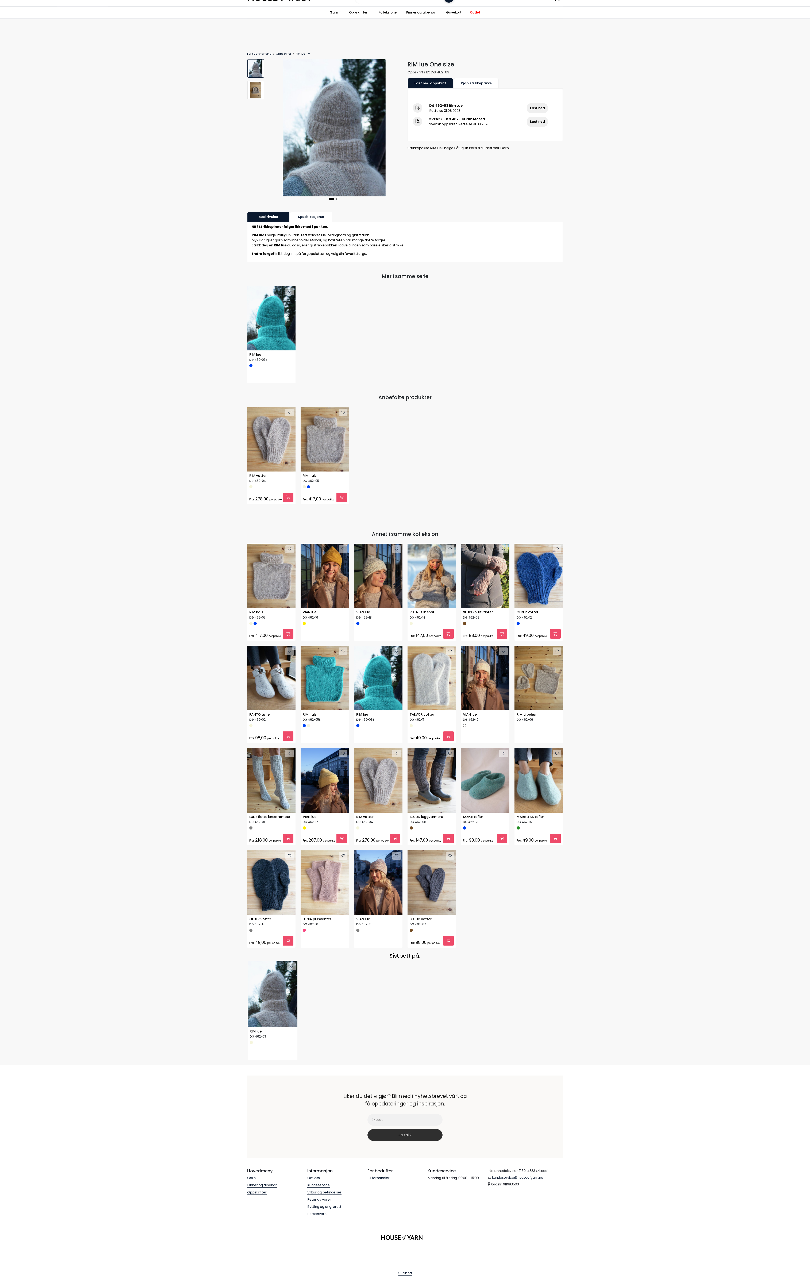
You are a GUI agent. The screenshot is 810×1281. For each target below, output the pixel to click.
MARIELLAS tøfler (530, 817)
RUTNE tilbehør (422, 612)
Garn (334, 12)
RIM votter (258, 476)
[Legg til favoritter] (289, 291)
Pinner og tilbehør (420, 12)
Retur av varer (319, 1199)
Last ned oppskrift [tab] (430, 83)
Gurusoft (405, 1273)
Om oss (313, 1178)
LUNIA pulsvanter (317, 919)
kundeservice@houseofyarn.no (517, 1177)
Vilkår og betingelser (324, 1192)
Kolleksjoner (388, 12)
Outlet (475, 12)
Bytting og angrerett (324, 1206)
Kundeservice (318, 1185)
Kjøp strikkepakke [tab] (476, 83)
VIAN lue (309, 612)
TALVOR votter (422, 714)
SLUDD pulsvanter (478, 612)
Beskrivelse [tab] (268, 216)
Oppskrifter (358, 12)
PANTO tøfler (260, 714)
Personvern (317, 1213)
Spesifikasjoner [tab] (311, 216)
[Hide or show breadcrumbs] (309, 54)
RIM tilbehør (527, 714)
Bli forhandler (378, 1178)
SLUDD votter (421, 919)
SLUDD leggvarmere (426, 817)
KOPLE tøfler (473, 817)
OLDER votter (527, 612)
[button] (331, 199)
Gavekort (454, 12)
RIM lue (255, 355)
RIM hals (310, 476)
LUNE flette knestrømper (269, 817)
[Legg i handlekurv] (288, 497)
